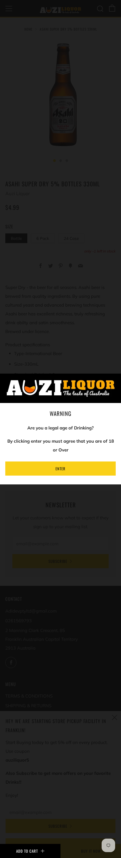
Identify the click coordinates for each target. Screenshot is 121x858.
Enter (60, 468)
